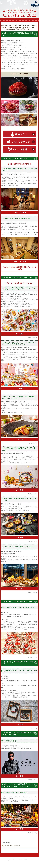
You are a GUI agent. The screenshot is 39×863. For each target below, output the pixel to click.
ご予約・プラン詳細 (19, 212)
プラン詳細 (19, 334)
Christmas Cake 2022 (19, 74)
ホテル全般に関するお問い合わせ (12, 845)
